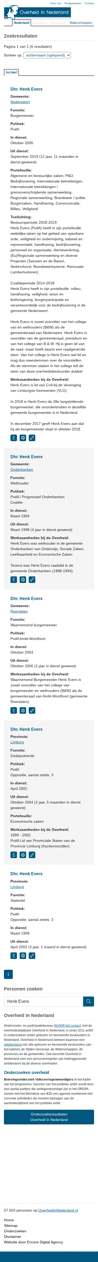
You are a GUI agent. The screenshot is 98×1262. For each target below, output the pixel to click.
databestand (13, 1044)
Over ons (55, 3)
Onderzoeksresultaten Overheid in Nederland (49, 1117)
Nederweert (20, 102)
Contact (89, 3)
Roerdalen (19, 611)
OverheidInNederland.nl (58, 1210)
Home (9, 1220)
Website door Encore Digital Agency (33, 1242)
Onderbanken (21, 469)
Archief (11, 72)
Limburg (17, 742)
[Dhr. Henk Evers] (13, 438)
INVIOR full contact (67, 1026)
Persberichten (73, 3)
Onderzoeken (15, 1231)
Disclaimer (12, 1236)
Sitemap (11, 1225)
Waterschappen (81, 23)
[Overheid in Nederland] (37, 13)
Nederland (21, 23)
